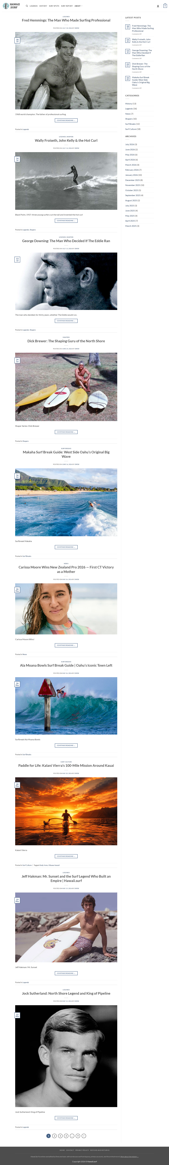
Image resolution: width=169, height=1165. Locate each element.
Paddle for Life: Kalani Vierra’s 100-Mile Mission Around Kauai (66, 765)
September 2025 (132, 195)
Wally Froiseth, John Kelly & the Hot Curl (66, 140)
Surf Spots (54, 6)
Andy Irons (44, 865)
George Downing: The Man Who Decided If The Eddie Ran (66, 241)
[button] (158, 6)
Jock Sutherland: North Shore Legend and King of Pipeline (66, 993)
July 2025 (129, 205)
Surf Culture (66, 762)
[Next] (84, 1136)
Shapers (70, 136)
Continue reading (66, 120)
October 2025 (131, 190)
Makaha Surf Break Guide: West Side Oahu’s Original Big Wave (141, 81)
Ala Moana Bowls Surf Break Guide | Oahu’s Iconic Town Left (66, 665)
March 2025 (130, 226)
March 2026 (130, 164)
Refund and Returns (99, 1150)
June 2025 (130, 210)
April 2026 (130, 159)
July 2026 (129, 144)
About (78, 6)
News (66, 563)
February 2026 (132, 170)
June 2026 (130, 149)
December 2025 (132, 180)
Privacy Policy (82, 1150)
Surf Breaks (66, 448)
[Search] (27, 5)
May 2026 (130, 154)
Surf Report (67, 6)
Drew (77, 28)
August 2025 (131, 200)
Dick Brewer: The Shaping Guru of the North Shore (66, 341)
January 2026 (131, 175)
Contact (70, 1150)
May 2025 (130, 215)
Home (62, 1150)
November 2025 (132, 185)
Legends (33, 6)
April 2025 (130, 220)
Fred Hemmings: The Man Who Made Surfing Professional (66, 20)
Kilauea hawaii (54, 865)
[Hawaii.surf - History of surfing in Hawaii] (12, 6)
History (43, 6)
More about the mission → (129, 1157)
